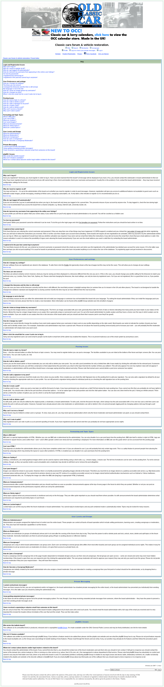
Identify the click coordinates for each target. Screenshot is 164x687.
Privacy (79, 54)
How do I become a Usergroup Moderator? (18, 140)
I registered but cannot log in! (13, 76)
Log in (100, 50)
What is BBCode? (9, 117)
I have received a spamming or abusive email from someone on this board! (29, 150)
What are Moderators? (11, 135)
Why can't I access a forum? (12, 109)
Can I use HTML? (9, 118)
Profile (66, 50)
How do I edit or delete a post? (13, 102)
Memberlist (84, 48)
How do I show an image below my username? (19, 90)
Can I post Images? (10, 122)
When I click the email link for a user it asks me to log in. (22, 94)
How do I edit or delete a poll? (13, 107)
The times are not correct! (12, 85)
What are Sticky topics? (11, 126)
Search (76, 48)
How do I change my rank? (12, 92)
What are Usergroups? (11, 137)
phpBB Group (62, 628)
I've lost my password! (10, 74)
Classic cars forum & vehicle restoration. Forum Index (21, 58)
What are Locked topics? (11, 127)
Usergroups (95, 48)
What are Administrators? (12, 133)
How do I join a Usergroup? (12, 139)
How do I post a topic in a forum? (14, 100)
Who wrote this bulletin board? (13, 156)
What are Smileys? (9, 120)
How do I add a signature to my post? (16, 104)
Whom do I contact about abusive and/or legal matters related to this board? (29, 159)
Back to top (7, 185)
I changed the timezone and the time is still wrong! (20, 87)
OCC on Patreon (103, 54)
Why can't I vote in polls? (11, 111)
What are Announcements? (12, 124)
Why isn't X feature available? (13, 158)
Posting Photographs (69, 54)
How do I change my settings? (13, 83)
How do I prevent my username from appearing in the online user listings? (28, 72)
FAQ (68, 48)
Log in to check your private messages (83, 50)
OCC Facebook (91, 54)
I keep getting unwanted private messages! (18, 148)
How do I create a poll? (11, 105)
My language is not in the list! (13, 89)
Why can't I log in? (9, 67)
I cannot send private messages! (14, 146)
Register (58, 54)
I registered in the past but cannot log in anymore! (20, 77)
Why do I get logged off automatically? (16, 70)
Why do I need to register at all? (14, 68)
